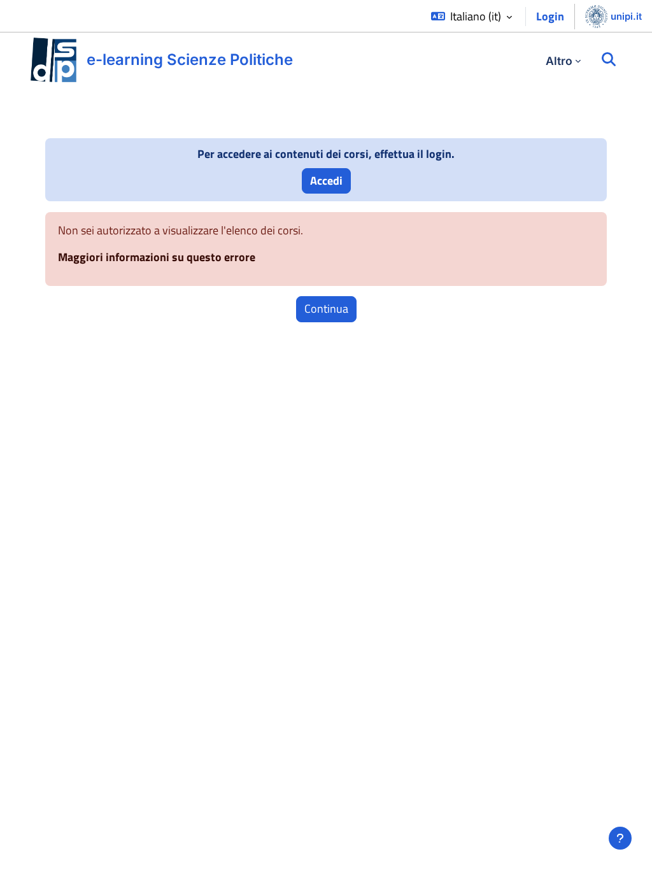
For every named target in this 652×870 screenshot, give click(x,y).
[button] (471, 16)
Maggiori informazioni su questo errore (156, 257)
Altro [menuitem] (559, 61)
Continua (326, 308)
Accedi (326, 180)
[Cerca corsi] (608, 60)
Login (550, 16)
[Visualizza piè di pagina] (620, 838)
